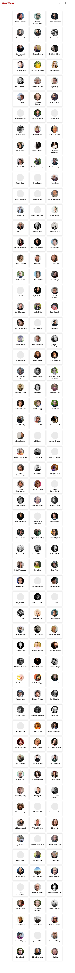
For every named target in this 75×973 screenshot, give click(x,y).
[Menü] (71, 3)
